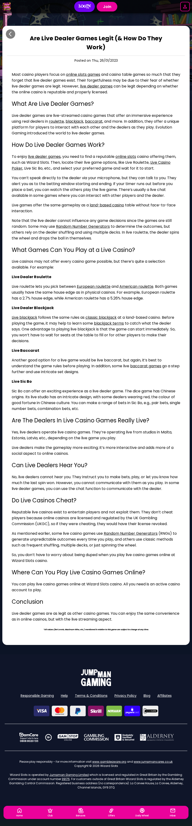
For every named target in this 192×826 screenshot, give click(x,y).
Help (64, 695)
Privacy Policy (125, 695)
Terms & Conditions (91, 695)
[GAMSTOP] (68, 737)
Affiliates (164, 695)
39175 (66, 779)
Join (107, 6)
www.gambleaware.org (109, 762)
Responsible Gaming (37, 695)
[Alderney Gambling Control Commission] (157, 737)
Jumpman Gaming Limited (69, 775)
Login (84, 6)
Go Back (10, 34)
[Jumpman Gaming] (96, 684)
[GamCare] (28, 737)
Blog (147, 695)
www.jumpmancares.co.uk (153, 762)
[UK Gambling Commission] (96, 737)
